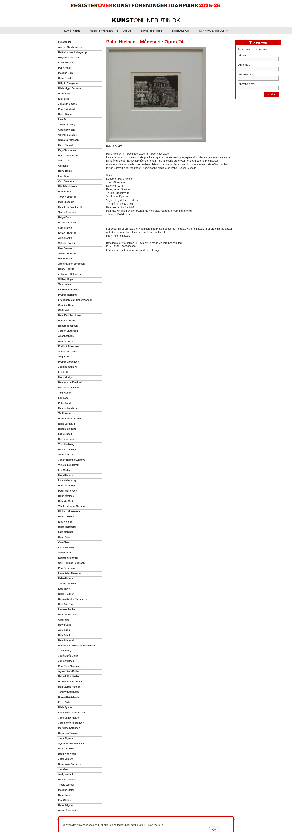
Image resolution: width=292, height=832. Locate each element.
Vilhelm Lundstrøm (68, 465)
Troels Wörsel (66, 784)
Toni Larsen (64, 413)
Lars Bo (62, 119)
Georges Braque (67, 135)
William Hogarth (67, 279)
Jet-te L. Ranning (67, 583)
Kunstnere (72, 30)
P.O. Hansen (65, 258)
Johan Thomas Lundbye (71, 459)
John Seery (64, 650)
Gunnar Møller (66, 516)
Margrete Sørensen (69, 728)
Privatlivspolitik (215, 30)
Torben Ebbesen (67, 196)
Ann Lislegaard (66, 454)
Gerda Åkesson (67, 810)
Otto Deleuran (66, 181)
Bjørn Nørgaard (67, 527)
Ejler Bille (63, 98)
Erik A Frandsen (67, 233)
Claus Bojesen (66, 129)
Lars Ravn (64, 588)
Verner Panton (66, 552)
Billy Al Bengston (68, 83)
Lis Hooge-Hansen (68, 289)
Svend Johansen (67, 351)
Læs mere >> (156, 824)
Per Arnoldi (64, 67)
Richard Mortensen (69, 511)
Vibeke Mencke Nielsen (71, 506)
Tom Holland (65, 284)
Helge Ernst (65, 217)
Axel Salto (64, 630)
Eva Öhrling (64, 800)
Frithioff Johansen (68, 346)
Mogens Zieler (66, 790)
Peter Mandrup (66, 485)
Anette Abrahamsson (70, 47)
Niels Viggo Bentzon (69, 88)
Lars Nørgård (65, 532)
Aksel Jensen (66, 336)
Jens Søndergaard (68, 717)
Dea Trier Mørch (67, 748)
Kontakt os (180, 30)
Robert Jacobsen (68, 325)
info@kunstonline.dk (118, 235)
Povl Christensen (68, 155)
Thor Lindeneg (66, 444)
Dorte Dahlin (65, 171)
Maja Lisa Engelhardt (70, 207)
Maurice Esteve (67, 222)
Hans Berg (64, 93)
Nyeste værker (101, 30)
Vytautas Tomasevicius (71, 743)
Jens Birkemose (67, 104)
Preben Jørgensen (68, 361)
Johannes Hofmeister (70, 274)
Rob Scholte (65, 635)
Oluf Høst (63, 310)
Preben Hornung (67, 294)
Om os (127, 30)
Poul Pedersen (66, 568)
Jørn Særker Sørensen (71, 723)
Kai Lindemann (66, 439)
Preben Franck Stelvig (70, 681)
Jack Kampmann (67, 367)
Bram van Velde (67, 753)
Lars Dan (63, 176)
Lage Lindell (65, 434)
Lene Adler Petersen (69, 573)
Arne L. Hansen (67, 253)
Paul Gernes (65, 248)
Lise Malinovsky (67, 480)
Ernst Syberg (65, 702)
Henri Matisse (66, 496)
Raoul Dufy (64, 191)
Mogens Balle (65, 73)
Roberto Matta (66, 501)
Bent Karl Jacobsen (69, 315)
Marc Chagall (65, 145)
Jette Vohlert (65, 759)
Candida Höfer (66, 305)
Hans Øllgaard (66, 805)
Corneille (63, 165)
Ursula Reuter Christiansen (73, 599)
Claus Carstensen (68, 140)
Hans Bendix (65, 78)
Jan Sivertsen (66, 661)
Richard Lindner (67, 449)
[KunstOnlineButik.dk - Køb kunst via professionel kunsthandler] (146, 21)
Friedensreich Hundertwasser (75, 300)
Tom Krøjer (64, 392)
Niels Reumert (66, 594)
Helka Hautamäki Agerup (72, 52)
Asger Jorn (64, 356)
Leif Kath (63, 372)
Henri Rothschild (67, 614)
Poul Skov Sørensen (69, 666)
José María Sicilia (68, 655)
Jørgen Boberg (66, 124)
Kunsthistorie (151, 30)
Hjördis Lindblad (67, 429)
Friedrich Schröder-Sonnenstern (76, 645)
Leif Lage (63, 398)
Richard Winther (67, 779)
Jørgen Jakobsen (68, 331)
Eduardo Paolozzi (68, 557)
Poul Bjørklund (66, 109)
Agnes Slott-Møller (68, 671)
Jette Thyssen (66, 738)
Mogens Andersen (68, 57)
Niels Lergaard (66, 423)
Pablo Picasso (66, 578)
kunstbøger (64, 42)
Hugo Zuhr (64, 795)
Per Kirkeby (65, 377)
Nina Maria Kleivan (68, 387)
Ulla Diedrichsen (67, 186)
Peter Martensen (67, 490)
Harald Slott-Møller (68, 676)
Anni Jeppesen (66, 341)
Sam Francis (65, 227)
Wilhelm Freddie (67, 243)
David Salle (64, 625)
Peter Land (64, 403)
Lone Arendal (65, 62)
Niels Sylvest (65, 707)
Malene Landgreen (68, 408)
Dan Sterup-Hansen (69, 686)
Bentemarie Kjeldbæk (70, 382)
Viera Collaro (65, 160)
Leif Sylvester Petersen (71, 712)
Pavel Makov (65, 475)
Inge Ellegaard (66, 202)
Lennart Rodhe (66, 609)
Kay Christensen (67, 150)
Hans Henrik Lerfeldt (70, 418)
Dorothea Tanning (68, 733)
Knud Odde (64, 537)
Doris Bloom (65, 114)
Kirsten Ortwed (66, 547)
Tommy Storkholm (68, 692)
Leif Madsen (65, 470)
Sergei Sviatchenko (69, 697)
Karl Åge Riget (66, 604)
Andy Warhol (65, 774)
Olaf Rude (63, 619)
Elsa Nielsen (65, 521)
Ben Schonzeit (66, 640)
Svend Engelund (67, 212)
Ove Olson (64, 542)
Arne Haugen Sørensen (71, 263)
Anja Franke (65, 238)
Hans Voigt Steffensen (70, 764)
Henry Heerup (66, 269)
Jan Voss (63, 769)
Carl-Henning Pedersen (71, 563)
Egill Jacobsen (66, 320)
